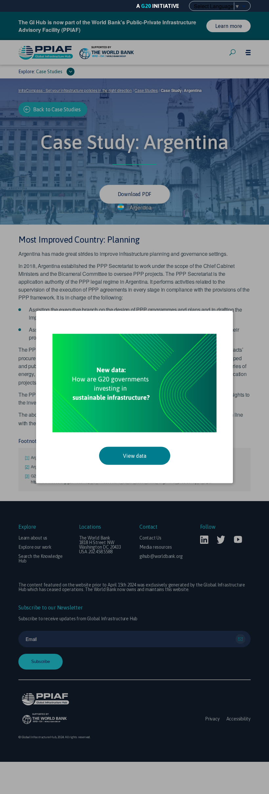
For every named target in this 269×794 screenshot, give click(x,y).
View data (134, 456)
